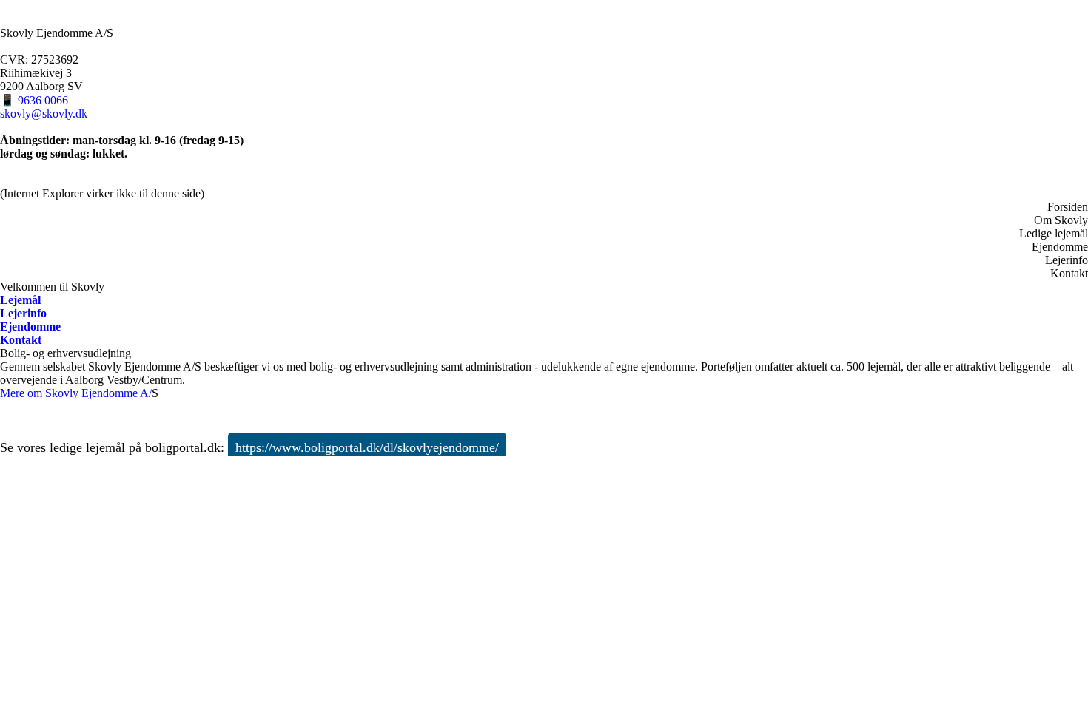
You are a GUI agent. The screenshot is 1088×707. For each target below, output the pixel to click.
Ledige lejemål (1053, 233)
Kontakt (1069, 273)
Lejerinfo (1066, 260)
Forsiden (1067, 206)
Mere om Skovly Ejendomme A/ (76, 393)
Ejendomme (1060, 246)
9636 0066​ (43, 100)
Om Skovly (1061, 220)
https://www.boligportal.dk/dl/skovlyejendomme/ (367, 447)
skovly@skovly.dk (43, 113)
